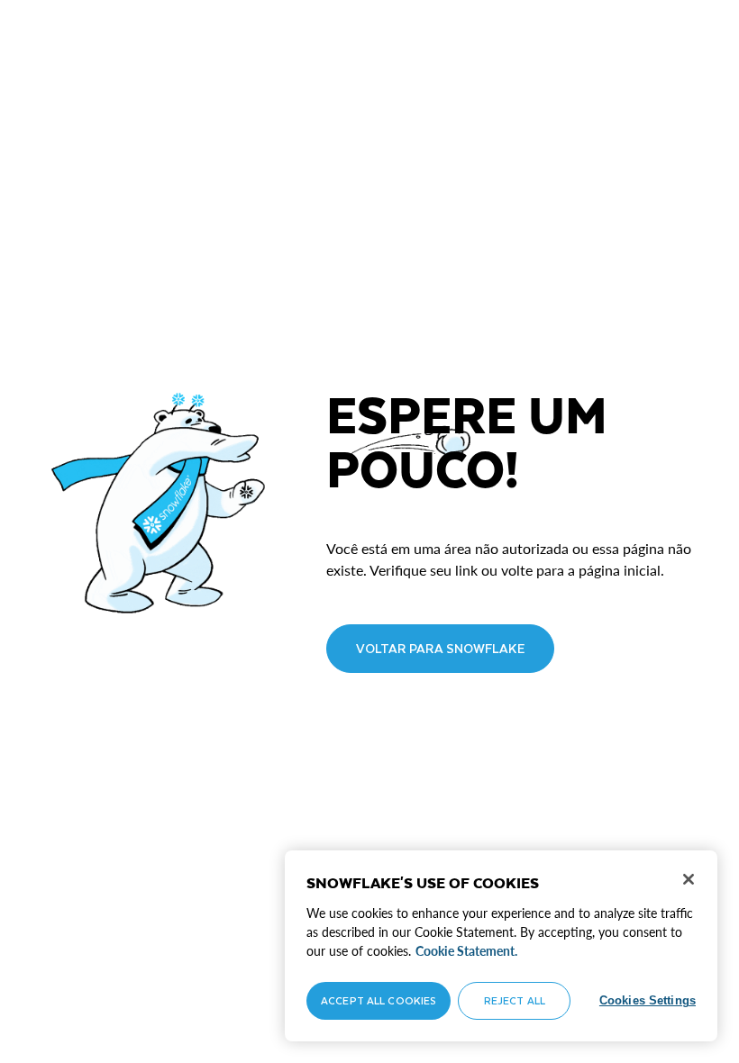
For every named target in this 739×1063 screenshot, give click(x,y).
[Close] (688, 879)
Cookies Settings (647, 1000)
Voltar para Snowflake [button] (440, 648)
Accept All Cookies (378, 1000)
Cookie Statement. (466, 951)
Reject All (514, 1000)
